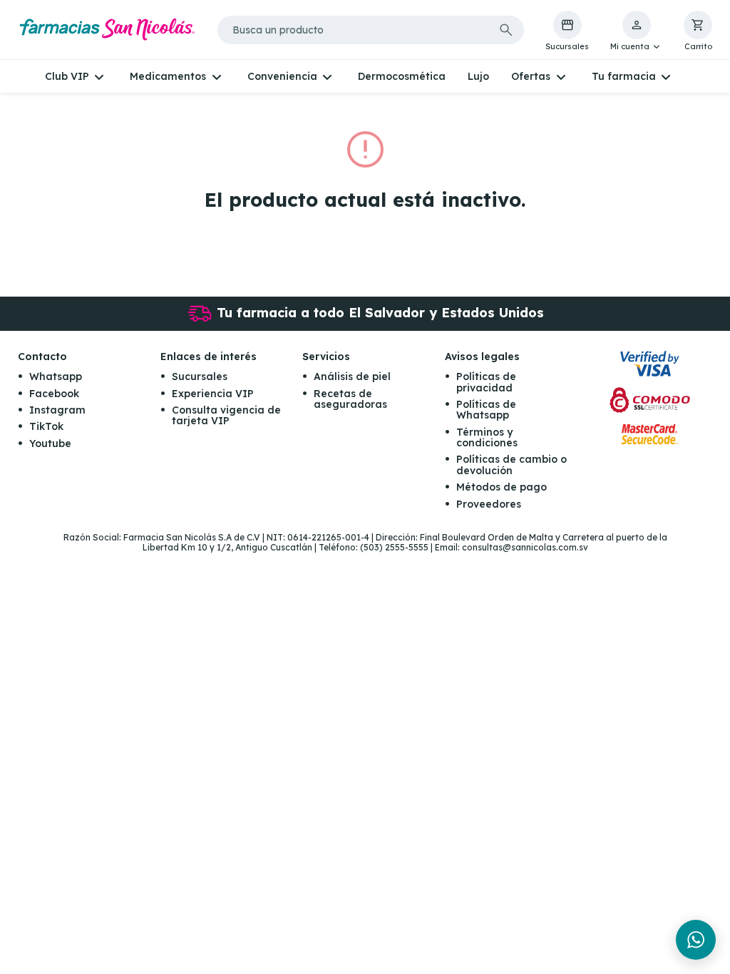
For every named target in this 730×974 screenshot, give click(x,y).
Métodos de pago (501, 487)
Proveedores (488, 504)
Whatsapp (55, 376)
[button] (636, 31)
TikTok (46, 426)
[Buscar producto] (506, 30)
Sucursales (199, 376)
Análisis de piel (352, 376)
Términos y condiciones (487, 437)
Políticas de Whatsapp (486, 409)
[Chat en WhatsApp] (696, 940)
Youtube (50, 443)
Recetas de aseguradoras (350, 399)
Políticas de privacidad (486, 382)
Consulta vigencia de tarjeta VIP (226, 415)
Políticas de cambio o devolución (511, 464)
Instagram (57, 410)
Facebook (54, 393)
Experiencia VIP (213, 393)
